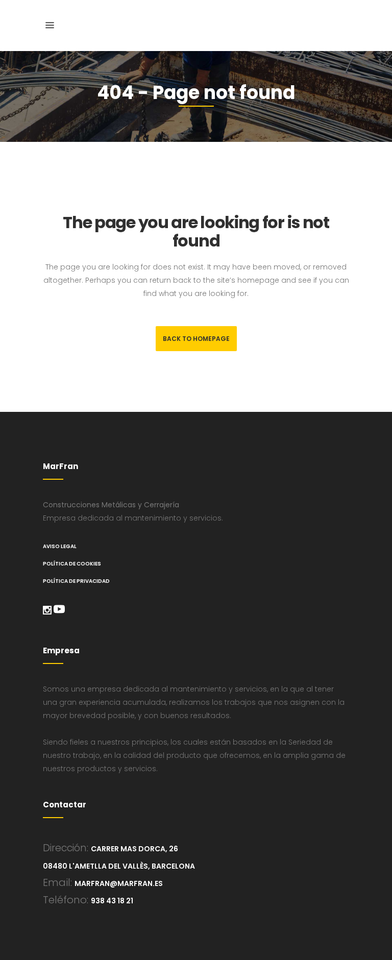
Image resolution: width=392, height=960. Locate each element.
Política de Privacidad (76, 581)
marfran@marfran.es (119, 883)
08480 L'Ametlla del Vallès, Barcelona (119, 866)
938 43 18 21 (112, 901)
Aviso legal (60, 546)
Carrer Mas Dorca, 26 (134, 849)
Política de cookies (72, 564)
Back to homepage (196, 338)
